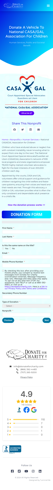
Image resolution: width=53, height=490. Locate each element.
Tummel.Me (45, 480)
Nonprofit (6, 310)
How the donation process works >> (26, 205)
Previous (8, 320)
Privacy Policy (26, 377)
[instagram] (33, 471)
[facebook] (12, 471)
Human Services (17, 42)
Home (5, 139)
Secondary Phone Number (14, 293)
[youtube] (26, 471)
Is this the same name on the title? (18, 245)
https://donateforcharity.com (18, 286)
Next (47, 320)
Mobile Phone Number (12, 261)
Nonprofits (15, 139)
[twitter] (19, 471)
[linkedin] (40, 471)
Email (4, 253)
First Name (7, 228)
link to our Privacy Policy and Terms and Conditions (26, 287)
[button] (48, 5)
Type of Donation (10, 302)
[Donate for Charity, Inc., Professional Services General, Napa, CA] (12, 449)
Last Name (7, 236)
